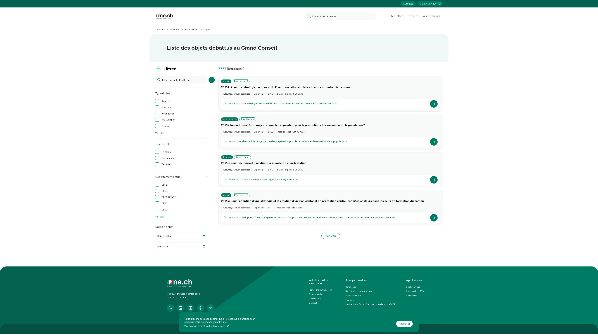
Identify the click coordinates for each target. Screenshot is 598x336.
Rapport (165, 101)
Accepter (404, 323)
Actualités (397, 16)
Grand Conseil (192, 29)
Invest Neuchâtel (353, 295)
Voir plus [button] (159, 133)
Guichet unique (428, 3)
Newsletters (315, 298)
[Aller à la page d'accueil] (164, 16)
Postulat (166, 125)
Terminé (165, 164)
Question (166, 107)
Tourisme (349, 300)
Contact (313, 302)
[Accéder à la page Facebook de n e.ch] (200, 308)
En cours (166, 151)
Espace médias (316, 294)
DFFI (163, 203)
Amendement (168, 113)
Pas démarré (168, 157)
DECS (164, 190)
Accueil (161, 29)
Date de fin (162, 246)
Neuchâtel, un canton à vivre (358, 291)
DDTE (164, 184)
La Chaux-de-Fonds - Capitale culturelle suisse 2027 (370, 304)
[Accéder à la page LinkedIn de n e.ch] (180, 308)
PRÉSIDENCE (168, 197)
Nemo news (411, 295)
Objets (207, 29)
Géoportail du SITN (415, 291)
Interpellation (168, 119)
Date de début (164, 236)
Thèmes (413, 16)
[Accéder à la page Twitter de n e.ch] (170, 308)
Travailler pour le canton (320, 289)
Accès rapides (431, 16)
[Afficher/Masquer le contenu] (206, 93)
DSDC (164, 209)
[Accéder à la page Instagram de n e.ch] (190, 308)
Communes (350, 286)
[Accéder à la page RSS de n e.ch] (210, 308)
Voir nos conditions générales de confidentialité (206, 326)
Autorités (408, 3)
